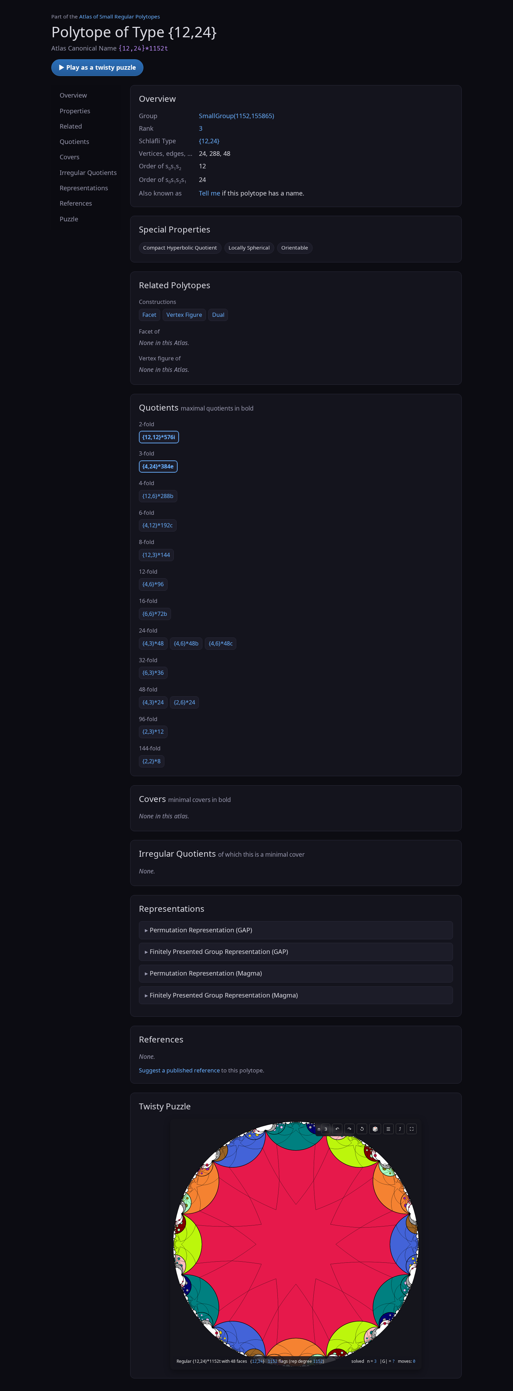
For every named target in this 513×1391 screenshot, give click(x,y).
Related (71, 126)
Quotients (74, 141)
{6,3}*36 (153, 673)
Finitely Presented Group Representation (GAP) (219, 951)
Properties (75, 110)
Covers (70, 157)
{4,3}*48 (153, 643)
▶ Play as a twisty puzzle (97, 67)
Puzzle (69, 218)
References (76, 203)
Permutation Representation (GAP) (201, 930)
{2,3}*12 (153, 731)
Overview (73, 95)
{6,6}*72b (154, 614)
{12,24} (209, 141)
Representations (84, 188)
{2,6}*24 (184, 702)
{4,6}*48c (221, 643)
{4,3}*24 (153, 702)
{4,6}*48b (186, 643)
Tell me (209, 193)
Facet (149, 315)
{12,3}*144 (156, 555)
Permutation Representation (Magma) (206, 973)
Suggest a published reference (179, 1070)
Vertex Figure (184, 315)
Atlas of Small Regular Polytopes (119, 16)
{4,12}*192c (157, 525)
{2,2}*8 (151, 761)
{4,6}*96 (153, 584)
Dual (218, 315)
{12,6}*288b (157, 496)
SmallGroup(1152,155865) (236, 116)
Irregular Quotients (88, 172)
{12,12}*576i (158, 437)
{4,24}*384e (158, 466)
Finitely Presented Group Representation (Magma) (224, 995)
